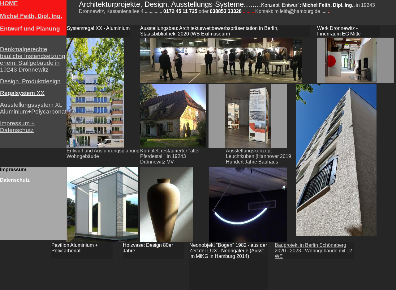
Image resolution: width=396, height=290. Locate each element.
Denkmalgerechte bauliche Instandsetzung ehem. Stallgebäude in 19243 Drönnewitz (32, 59)
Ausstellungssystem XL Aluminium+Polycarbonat (33, 108)
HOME (9, 3)
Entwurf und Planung (30, 28)
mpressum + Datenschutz (17, 126)
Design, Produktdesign (30, 81)
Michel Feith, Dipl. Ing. (31, 16)
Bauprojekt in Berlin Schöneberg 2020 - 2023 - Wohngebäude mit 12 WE (313, 250)
